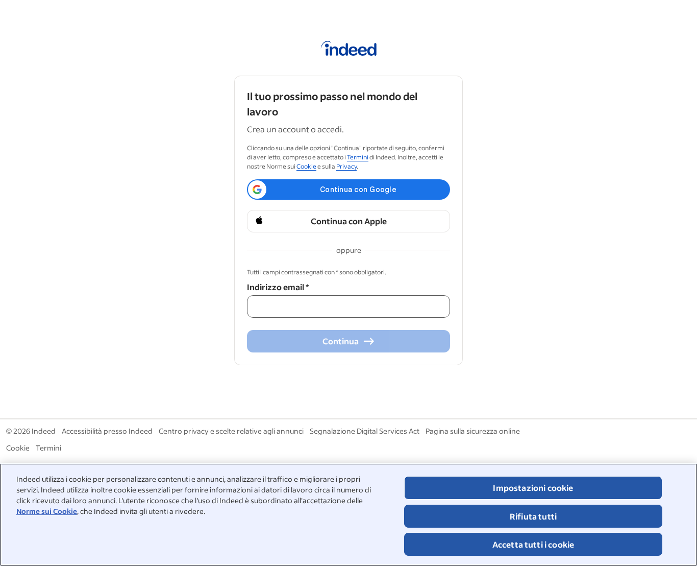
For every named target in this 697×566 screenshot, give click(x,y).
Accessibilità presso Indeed (107, 431)
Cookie (306, 166)
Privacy (346, 166)
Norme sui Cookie (46, 511)
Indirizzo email (278, 286)
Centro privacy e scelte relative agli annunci (231, 431)
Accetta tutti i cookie (533, 544)
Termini (357, 157)
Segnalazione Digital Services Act (364, 431)
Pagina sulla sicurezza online (473, 431)
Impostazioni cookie (533, 487)
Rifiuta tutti (533, 516)
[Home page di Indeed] (349, 50)
